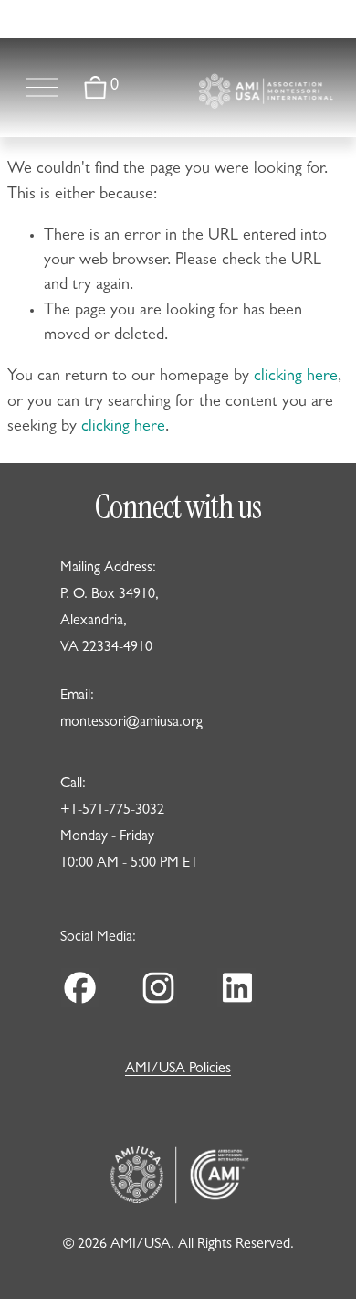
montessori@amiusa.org (131, 723)
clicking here (296, 377)
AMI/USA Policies (178, 1069)
